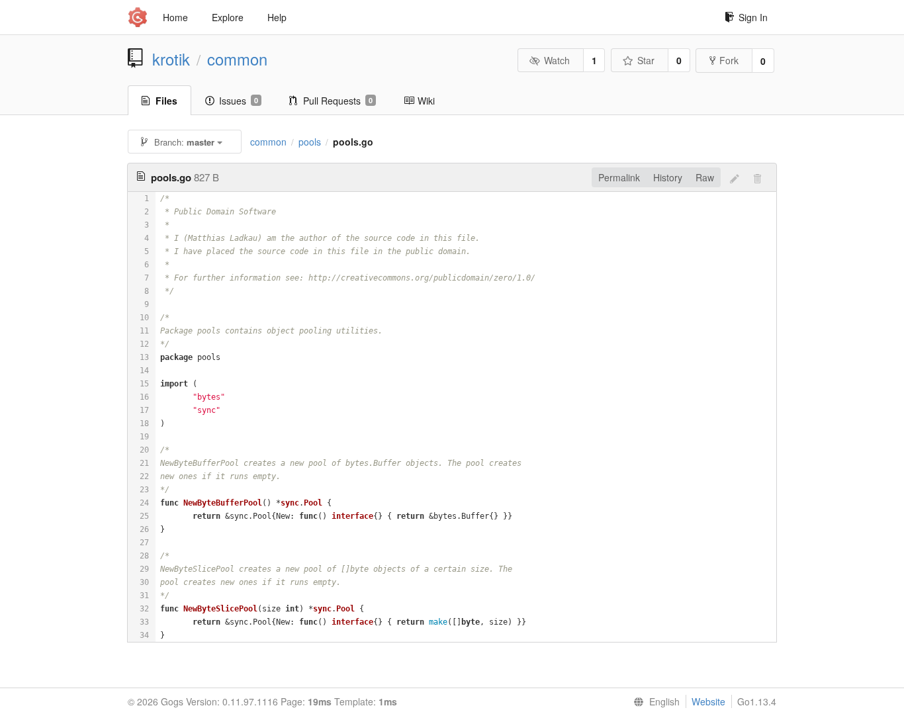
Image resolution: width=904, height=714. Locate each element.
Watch (557, 60)
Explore (228, 17)
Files (166, 100)
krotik (171, 59)
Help (277, 17)
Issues (238, 100)
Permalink (619, 177)
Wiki (426, 100)
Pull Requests (338, 100)
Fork (729, 60)
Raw (705, 177)
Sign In (753, 17)
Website (708, 701)
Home (175, 17)
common (237, 59)
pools (309, 141)
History (667, 177)
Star (646, 60)
